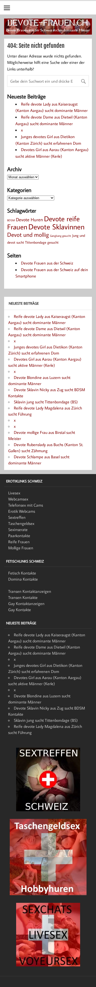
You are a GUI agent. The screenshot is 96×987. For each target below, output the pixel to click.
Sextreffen (17, 517)
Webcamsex (18, 499)
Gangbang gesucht (60, 236)
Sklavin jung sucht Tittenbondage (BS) (46, 401)
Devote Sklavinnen (56, 226)
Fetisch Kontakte (22, 573)
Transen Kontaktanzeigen (29, 591)
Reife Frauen (19, 541)
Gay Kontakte (19, 609)
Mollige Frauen (20, 547)
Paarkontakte (19, 535)
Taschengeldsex (21, 523)
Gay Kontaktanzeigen (26, 603)
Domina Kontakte (23, 579)
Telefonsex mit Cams (25, 505)
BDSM (11, 220)
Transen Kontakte (23, 597)
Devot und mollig (28, 234)
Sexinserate (18, 529)
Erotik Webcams (21, 511)
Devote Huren (29, 219)
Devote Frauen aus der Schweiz (47, 263)
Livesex (14, 492)
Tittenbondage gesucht (42, 242)
